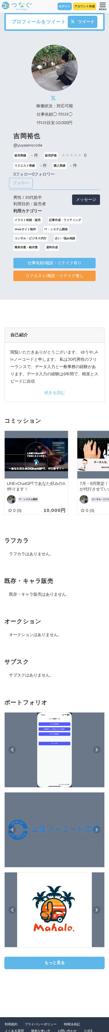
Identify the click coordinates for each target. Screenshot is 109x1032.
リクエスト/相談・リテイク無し (55, 275)
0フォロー (22, 174)
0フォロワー (43, 174)
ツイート (85, 21)
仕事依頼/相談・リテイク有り (55, 263)
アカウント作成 (84, 6)
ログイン (64, 6)
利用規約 (11, 1024)
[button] (12, 750)
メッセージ (86, 199)
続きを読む (54, 392)
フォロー (21, 183)
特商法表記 (72, 1024)
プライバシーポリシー (41, 1024)
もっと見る (54, 962)
